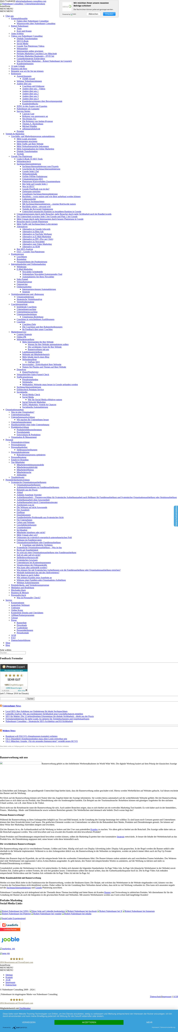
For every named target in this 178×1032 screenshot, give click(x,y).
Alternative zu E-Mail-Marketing (36, 236)
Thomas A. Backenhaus (32, 124)
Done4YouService (30, 372)
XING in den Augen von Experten (32, 106)
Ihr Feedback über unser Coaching (37, 329)
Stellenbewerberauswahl (27, 557)
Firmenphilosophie (19, 18)
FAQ (13, 638)
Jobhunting (21, 475)
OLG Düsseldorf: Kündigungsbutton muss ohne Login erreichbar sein (36, 739)
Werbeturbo (27, 382)
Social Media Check (31, 394)
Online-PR (21, 337)
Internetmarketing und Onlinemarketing (28, 264)
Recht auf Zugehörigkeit (27, 550)
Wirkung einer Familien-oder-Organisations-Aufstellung (41, 580)
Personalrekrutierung (20, 452)
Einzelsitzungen (24, 515)
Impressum (10, 982)
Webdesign (21, 266)
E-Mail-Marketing (25, 269)
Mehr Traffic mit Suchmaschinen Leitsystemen (37, 224)
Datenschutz (11, 985)
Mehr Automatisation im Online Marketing (35, 149)
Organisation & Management (24, 437)
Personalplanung (18, 444)
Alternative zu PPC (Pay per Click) (37, 239)
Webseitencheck (24, 161)
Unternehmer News (12, 706)
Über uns (10, 16)
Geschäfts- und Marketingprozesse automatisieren (33, 136)
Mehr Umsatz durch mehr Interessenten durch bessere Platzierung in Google (50, 219)
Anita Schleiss (17, 33)
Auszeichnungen (24, 76)
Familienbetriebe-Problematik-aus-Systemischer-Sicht (40, 517)
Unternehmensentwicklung (23, 417)
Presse (14, 620)
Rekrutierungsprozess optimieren (31, 455)
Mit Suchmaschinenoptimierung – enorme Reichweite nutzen (49, 204)
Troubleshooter (17, 477)
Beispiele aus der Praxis (27, 490)
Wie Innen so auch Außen (28, 575)
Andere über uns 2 (30, 93)
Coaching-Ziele (29, 324)
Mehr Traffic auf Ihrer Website (30, 144)
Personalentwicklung (20, 442)
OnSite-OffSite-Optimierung (34, 176)
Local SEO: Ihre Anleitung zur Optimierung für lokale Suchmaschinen (36, 711)
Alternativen (22, 226)
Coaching (21, 322)
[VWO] (73, 14)
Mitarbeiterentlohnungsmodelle (30, 465)
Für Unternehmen (24, 520)
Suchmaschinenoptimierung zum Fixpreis (40, 166)
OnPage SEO (34, 362)
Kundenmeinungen (25, 63)
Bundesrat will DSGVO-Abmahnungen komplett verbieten (31, 736)
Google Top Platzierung (21, 156)
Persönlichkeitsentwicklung (18, 480)
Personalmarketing (19, 447)
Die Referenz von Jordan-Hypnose (37, 121)
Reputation (21, 259)
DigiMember (25, 1008)
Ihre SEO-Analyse (25, 249)
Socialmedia (22, 392)
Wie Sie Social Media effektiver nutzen (45, 399)
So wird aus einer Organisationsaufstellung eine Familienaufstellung (46, 552)
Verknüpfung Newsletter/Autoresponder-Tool (42, 274)
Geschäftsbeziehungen (26, 525)
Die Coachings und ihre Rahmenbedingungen (42, 327)
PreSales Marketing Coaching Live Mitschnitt (37, 53)
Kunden (94, 829)
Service (9, 600)
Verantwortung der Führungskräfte (32, 565)
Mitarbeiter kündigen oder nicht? (31, 532)
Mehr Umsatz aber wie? (27, 535)
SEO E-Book (23, 41)
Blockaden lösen (18, 590)
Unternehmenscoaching (27, 312)
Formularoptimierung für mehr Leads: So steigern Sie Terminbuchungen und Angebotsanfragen (47, 719)
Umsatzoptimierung (25, 297)
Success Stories (23, 111)
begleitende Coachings (27, 307)
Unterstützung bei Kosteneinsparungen (34, 562)
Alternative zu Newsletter (33, 241)
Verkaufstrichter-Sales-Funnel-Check (33, 374)
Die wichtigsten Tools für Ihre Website (45, 347)
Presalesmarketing (30, 379)
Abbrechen (93, 14)
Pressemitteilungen (25, 630)
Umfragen (15, 607)
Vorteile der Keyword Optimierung (37, 209)
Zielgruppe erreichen (31, 191)
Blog (8, 645)
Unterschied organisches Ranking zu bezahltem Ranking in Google (51, 211)
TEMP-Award (28, 78)
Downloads (22, 625)
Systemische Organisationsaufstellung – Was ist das (39, 547)
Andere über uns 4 (30, 99)
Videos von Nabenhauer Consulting (27, 36)
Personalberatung (18, 457)
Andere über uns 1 (30, 91)
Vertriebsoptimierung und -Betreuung (27, 294)
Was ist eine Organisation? (22, 412)
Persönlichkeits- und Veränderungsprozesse (30, 585)
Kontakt (9, 977)
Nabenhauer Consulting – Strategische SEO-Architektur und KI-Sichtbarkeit (39, 721)
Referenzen (16, 73)
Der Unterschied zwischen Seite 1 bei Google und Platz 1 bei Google (47, 216)
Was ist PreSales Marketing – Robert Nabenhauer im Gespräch (44, 61)
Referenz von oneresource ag (35, 116)
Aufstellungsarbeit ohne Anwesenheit (33, 500)
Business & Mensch (20, 592)
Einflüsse (21, 512)
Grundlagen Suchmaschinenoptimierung (40, 194)
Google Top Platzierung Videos (30, 46)
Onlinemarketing (24, 287)
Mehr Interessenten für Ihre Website (38, 342)
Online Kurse (17, 610)
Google (38, 887)
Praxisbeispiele (23, 432)
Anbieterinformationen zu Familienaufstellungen (38, 487)
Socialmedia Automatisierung (35, 407)
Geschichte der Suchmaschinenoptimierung (41, 169)
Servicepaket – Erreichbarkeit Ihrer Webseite (41, 364)
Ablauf (20, 492)
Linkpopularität (29, 199)
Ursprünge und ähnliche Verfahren (37, 545)
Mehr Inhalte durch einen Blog (35, 357)
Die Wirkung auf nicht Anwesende (32, 507)
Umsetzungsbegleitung (27, 314)
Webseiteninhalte (29, 174)
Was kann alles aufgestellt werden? (32, 567)
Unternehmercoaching (26, 309)
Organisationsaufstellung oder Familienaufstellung (39, 542)
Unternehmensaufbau (20, 414)
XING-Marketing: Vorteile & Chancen (39, 404)
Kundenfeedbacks (30, 104)
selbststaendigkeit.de (31, 129)
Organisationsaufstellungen (28, 485)
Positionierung (17, 254)
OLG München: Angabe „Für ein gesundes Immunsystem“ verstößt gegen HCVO (42, 741)
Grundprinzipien (24, 527)
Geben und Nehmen (25, 522)
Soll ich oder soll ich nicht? (28, 555)
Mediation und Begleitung (22, 587)
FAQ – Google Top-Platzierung (30, 251)
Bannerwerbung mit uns (38, 349)
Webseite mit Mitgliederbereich (36, 354)
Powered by (66, 14)
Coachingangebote (19, 304)
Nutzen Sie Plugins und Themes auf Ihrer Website (44, 367)
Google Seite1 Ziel (30, 171)
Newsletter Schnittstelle (32, 272)
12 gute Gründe (18, 66)
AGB (13, 635)
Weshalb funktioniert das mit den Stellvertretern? (38, 572)
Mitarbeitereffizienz (25, 470)
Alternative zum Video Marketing (37, 244)
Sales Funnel (22, 279)
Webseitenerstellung (25, 339)
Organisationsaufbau (15, 409)
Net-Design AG (29, 119)
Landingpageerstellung (32, 352)
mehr (149, 1022)
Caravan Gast (28, 114)
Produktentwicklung (20, 427)
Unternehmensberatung (21, 422)
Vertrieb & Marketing (15, 134)
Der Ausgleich (23, 510)
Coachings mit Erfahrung (33, 86)
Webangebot (22, 48)
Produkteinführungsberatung (29, 429)
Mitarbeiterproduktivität (27, 467)
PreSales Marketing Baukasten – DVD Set (35, 56)
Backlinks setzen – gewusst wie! (36, 206)
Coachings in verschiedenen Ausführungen (35, 319)
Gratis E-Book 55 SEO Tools (30, 159)
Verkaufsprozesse (24, 282)
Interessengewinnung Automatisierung (39, 289)
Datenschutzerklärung (20, 640)
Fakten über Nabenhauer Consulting (33, 21)
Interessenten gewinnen (27, 141)
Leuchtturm (22, 256)
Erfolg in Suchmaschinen (33, 201)
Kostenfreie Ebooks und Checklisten (27, 612)
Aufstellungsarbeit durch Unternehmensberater (37, 502)
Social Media (22, 43)
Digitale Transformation (27, 38)
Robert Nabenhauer (19, 26)
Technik (20, 154)
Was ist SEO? (28, 186)
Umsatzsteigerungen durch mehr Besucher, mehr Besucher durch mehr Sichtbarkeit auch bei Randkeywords (64, 214)
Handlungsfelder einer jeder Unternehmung (30, 424)
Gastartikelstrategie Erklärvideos (31, 58)
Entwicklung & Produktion (28, 434)
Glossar (14, 617)
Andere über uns (24, 83)
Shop (8, 643)
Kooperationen (17, 602)
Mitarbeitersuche (24, 472)
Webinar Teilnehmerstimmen (29, 81)
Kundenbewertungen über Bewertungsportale (42, 101)
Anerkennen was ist (25, 505)
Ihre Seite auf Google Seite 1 (35, 184)
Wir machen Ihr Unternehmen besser (33, 419)
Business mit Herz (19, 68)
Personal (9, 439)
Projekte (20, 131)
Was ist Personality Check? (28, 597)
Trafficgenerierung (25, 377)
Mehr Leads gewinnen (26, 139)
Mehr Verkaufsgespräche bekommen (33, 146)
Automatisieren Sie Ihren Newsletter (38, 277)
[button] (5, 6)
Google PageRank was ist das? (35, 189)
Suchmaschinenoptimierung (29, 164)
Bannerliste (22, 623)
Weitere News (9, 730)
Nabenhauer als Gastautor (28, 109)
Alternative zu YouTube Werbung (37, 234)
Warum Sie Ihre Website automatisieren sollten (48, 344)
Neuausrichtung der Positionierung (32, 261)
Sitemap (9, 975)
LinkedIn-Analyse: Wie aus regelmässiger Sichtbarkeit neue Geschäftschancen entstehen (44, 714)
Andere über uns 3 (30, 96)
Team (19, 28)
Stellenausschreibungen (27, 450)
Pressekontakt (23, 633)
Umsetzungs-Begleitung (32, 317)
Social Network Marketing (34, 402)
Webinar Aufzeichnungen (28, 582)
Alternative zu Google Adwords (36, 229)
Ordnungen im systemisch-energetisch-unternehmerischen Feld (44, 537)
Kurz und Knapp (24, 31)
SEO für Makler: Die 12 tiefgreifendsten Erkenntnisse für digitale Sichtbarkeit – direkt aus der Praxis (50, 716)
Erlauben (109, 14)
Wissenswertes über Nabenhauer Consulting (36, 23)
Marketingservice (18, 332)
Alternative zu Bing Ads (33, 231)
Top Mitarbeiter (18, 462)
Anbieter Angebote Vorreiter (29, 495)
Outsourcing (22, 284)
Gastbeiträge (22, 628)
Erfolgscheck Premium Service (30, 389)
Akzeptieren (89, 1022)
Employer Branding (20, 460)
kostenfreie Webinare (20, 605)
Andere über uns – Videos (33, 88)
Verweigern (28, 1022)
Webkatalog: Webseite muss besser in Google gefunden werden (50, 384)
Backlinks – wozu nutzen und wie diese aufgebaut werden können (51, 196)
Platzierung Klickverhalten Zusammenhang (41, 181)
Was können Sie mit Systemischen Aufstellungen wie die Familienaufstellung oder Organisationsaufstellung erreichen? (69, 570)
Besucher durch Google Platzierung (32, 221)
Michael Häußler (29, 126)
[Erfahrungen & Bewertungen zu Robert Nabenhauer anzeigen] (14, 691)
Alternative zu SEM (31, 246)
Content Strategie (24, 334)
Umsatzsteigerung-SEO (32, 179)
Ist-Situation (22, 530)
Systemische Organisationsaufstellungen (28, 482)
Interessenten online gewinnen (30, 51)
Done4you (21, 369)
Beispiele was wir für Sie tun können (27, 71)
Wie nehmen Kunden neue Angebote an (34, 577)
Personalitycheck (18, 595)
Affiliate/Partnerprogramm (22, 615)
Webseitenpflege (29, 359)
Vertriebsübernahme (25, 302)
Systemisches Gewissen (27, 560)
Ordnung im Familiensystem (29, 540)
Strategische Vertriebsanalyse (29, 299)
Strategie (26, 292)
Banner (107, 892)
